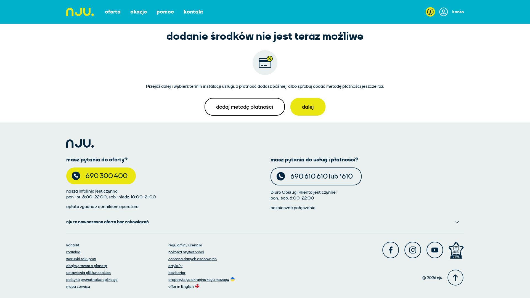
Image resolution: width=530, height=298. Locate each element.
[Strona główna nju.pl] (80, 11)
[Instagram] (412, 250)
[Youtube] (434, 250)
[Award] (456, 250)
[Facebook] (390, 250)
